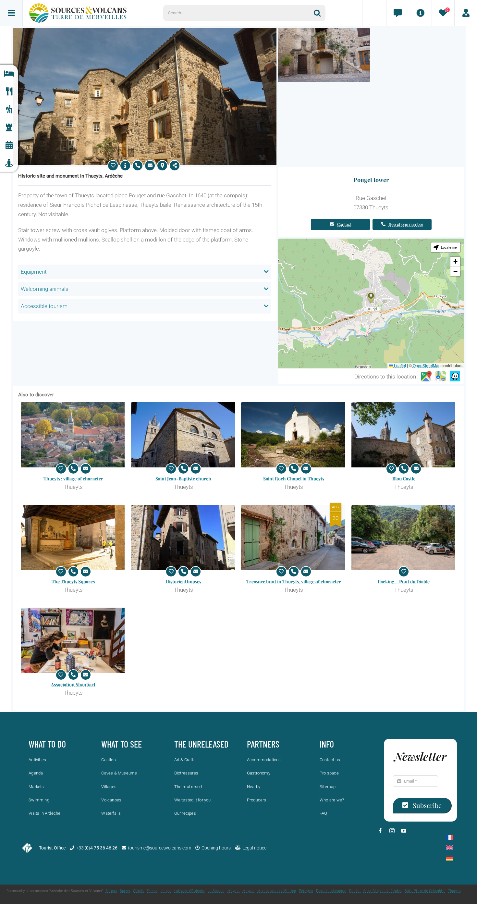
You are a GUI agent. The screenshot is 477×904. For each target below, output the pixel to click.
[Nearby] (9, 163)
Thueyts (454, 891)
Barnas (111, 891)
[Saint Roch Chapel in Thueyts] (293, 434)
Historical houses (183, 581)
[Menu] (11, 13)
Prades (355, 891)
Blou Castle (403, 479)
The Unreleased (201, 743)
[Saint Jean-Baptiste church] (183, 434)
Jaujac (166, 891)
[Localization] (162, 165)
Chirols (138, 891)
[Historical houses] (183, 537)
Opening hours (216, 847)
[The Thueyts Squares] (73, 537)
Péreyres (306, 891)
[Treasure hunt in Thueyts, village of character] (293, 537)
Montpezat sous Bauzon (276, 891)
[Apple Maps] (440, 376)
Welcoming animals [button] (44, 289)
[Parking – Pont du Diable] (404, 537)
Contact (344, 224)
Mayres (233, 891)
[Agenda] (9, 145)
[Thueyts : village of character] (73, 434)
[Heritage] (9, 127)
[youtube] (403, 830)
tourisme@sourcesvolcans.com (159, 847)
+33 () (96, 847)
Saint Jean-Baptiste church (183, 479)
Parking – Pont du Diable (404, 581)
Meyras (248, 891)
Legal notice (254, 847)
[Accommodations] (9, 74)
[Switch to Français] (449, 837)
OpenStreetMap (427, 365)
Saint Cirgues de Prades (382, 891)
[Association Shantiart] (73, 640)
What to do (47, 743)
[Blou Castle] (404, 434)
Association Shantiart (73, 684)
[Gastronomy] (9, 92)
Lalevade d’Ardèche (189, 891)
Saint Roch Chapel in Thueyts (293, 479)
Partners (263, 743)
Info (327, 743)
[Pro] (465, 13)
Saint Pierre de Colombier (425, 891)
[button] (371, 297)
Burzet (125, 891)
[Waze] (455, 376)
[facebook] (380, 830)
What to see (121, 743)
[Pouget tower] (144, 30)
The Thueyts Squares (73, 581)
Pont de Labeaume (331, 891)
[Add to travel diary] (112, 165)
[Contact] (397, 13)
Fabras (152, 891)
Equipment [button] (33, 271)
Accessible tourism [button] (44, 306)
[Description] (125, 165)
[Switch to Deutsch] (449, 858)
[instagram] (392, 830)
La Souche (216, 891)
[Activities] (9, 109)
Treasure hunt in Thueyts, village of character (293, 581)
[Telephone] (137, 165)
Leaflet (399, 365)
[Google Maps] (426, 376)
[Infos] (420, 13)
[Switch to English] (449, 847)
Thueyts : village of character (73, 479)
